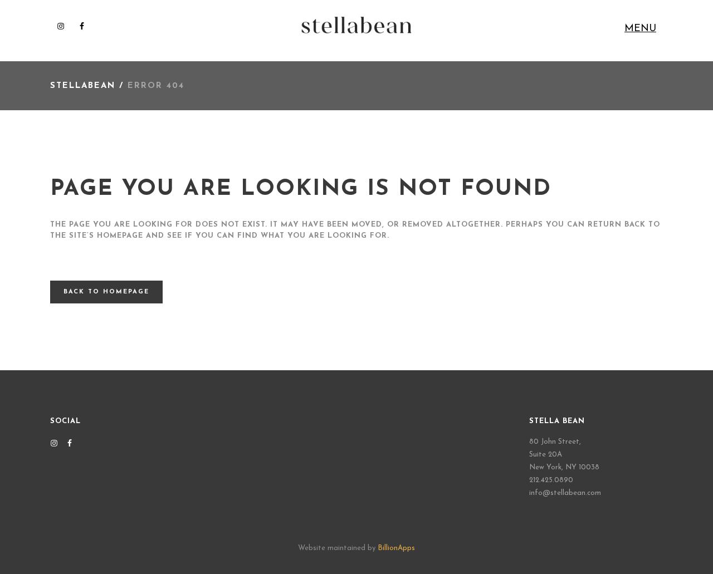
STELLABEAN (82, 86)
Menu (640, 29)
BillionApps (396, 548)
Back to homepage (106, 292)
